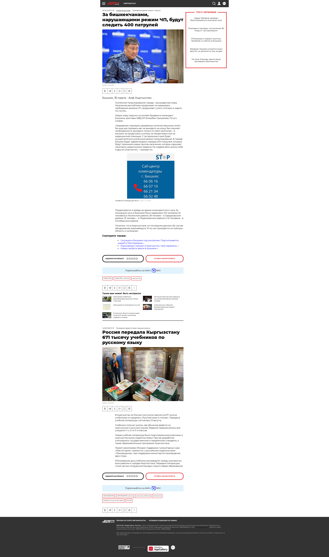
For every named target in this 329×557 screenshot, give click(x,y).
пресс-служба (108, 85)
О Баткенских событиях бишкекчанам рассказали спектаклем (164, 307)
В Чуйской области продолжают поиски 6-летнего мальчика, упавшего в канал (126, 315)
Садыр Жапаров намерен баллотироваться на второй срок (206, 19)
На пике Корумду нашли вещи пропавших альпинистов (206, 60)
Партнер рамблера (138, 547)
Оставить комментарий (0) (164, 258)
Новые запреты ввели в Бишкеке (139, 248)
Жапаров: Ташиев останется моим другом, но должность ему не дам (206, 50)
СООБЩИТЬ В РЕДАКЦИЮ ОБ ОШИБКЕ (163, 520)
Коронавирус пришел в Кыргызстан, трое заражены (149, 246)
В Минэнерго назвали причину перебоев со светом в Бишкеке (206, 40)
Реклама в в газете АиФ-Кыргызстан (131, 520)
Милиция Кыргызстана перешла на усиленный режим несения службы (167, 299)
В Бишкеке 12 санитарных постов (126, 305)
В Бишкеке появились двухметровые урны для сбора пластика (125, 299)
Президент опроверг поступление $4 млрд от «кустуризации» (206, 29)
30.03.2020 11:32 (108, 10)
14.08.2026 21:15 (108, 328)
